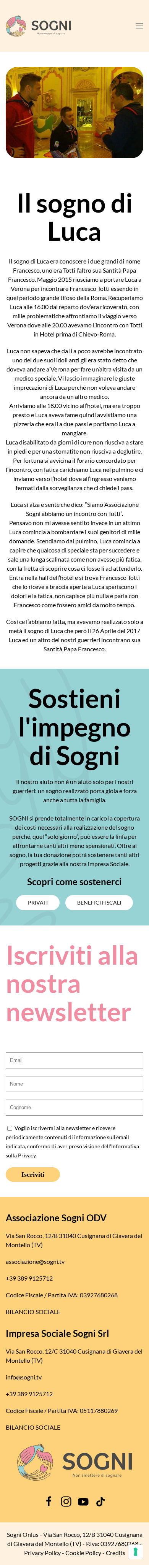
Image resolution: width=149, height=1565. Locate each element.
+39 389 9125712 (29, 1278)
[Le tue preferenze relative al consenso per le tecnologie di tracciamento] (135, 1551)
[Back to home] (38, 26)
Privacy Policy (42, 1552)
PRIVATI (38, 902)
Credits (115, 1552)
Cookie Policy (83, 1552)
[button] (139, 26)
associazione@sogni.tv (35, 1261)
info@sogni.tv (24, 1377)
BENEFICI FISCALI (99, 902)
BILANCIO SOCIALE (33, 1311)
